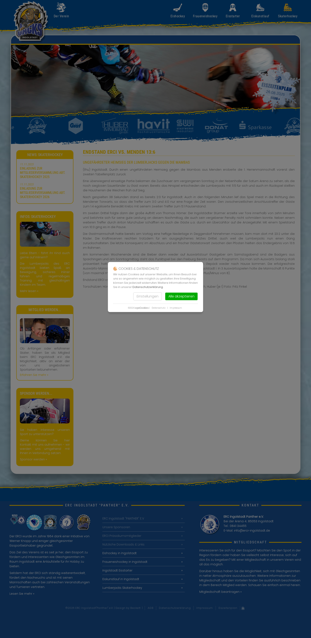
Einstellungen (147, 296)
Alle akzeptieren (181, 296)
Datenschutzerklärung (147, 287)
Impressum (176, 308)
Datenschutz (159, 308)
